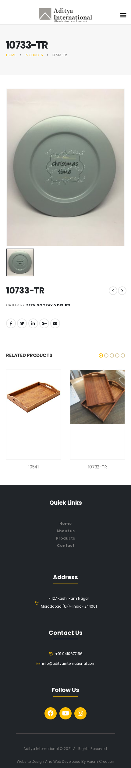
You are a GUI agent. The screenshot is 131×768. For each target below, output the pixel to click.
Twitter (22, 323)
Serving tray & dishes (48, 305)
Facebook (11, 323)
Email (55, 323)
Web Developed (66, 761)
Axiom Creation (100, 761)
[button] (101, 355)
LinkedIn (33, 323)
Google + (44, 323)
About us (65, 531)
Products (65, 538)
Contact (65, 545)
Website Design (31, 761)
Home (65, 523)
